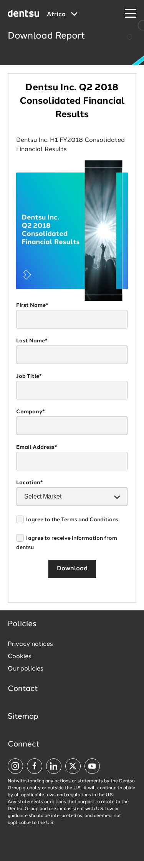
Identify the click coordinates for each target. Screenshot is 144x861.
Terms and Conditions (89, 519)
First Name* (32, 305)
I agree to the (71, 519)
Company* (30, 411)
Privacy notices (30, 644)
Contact (23, 689)
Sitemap (23, 717)
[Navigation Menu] (130, 14)
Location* (29, 482)
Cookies (19, 657)
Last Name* (32, 341)
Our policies (25, 669)
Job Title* (29, 376)
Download (72, 569)
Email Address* (36, 447)
